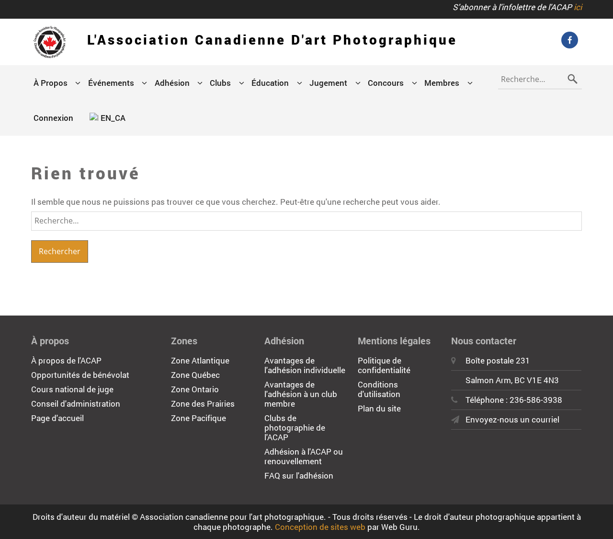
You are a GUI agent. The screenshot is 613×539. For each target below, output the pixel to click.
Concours (386, 82)
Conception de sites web (320, 526)
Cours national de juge (72, 389)
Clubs (220, 82)
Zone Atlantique (200, 360)
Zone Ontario (195, 389)
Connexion (53, 117)
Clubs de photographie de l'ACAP (294, 427)
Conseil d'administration (75, 403)
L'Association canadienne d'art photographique (272, 39)
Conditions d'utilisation (379, 389)
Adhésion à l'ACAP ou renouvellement (303, 456)
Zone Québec (195, 374)
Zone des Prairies (203, 403)
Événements (111, 82)
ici (578, 6)
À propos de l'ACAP (66, 360)
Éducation (270, 82)
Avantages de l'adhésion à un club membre (300, 394)
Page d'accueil (57, 417)
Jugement (328, 82)
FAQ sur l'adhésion (298, 475)
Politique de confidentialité (384, 365)
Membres (441, 82)
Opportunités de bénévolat (80, 374)
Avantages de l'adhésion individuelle (304, 365)
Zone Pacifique (198, 417)
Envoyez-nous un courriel (512, 419)
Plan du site (379, 408)
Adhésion (172, 82)
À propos (51, 82)
